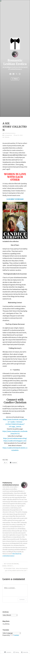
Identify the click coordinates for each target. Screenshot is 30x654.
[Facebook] (10, 74)
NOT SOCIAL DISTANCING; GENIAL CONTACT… (10, 565)
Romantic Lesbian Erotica (15, 62)
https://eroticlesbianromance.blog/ (15, 438)
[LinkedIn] (13, 74)
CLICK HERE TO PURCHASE (15, 199)
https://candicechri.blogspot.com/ (15, 441)
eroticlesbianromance (9, 133)
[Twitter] (16, 74)
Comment (21, 599)
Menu (16, 79)
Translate (16, 635)
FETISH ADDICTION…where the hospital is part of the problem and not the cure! (15, 569)
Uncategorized (8, 135)
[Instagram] (19, 74)
